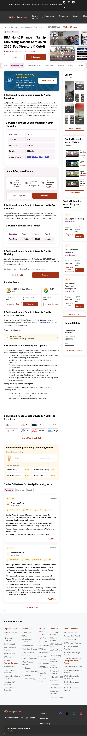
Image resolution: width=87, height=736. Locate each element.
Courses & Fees (17, 66)
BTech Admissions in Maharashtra (71, 677)
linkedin (74, 713)
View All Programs (74, 314)
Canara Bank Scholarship (54, 672)
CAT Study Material (54, 639)
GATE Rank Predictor (71, 632)
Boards (17, 4)
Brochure (79, 236)
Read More (50, 187)
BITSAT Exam (43, 667)
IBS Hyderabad (9, 644)
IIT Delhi (7, 661)
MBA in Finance (27, 632)
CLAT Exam (43, 642)
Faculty (70, 66)
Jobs (60, 4)
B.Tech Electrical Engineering (27, 663)
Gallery (80, 66)
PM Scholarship (55, 656)
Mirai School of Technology (9, 683)
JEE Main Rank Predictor (72, 636)
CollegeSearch (18, 17)
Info (5, 66)
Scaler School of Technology (10, 671)
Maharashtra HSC (56, 677)
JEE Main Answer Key (56, 651)
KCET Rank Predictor (71, 639)
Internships (53, 4)
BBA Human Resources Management (70, 286)
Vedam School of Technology (10, 689)
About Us (43, 714)
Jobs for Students (56, 697)
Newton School (9, 667)
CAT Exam (42, 634)
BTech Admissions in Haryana (71, 689)
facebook (60, 713)
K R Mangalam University (9, 639)
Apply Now (30, 304)
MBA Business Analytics (27, 641)
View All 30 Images (74, 128)
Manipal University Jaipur (10, 633)
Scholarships (26, 4)
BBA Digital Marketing (74, 219)
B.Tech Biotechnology (29, 649)
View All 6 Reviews (31, 608)
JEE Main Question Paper (56, 645)
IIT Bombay (8, 657)
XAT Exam (42, 660)
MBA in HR (25, 636)
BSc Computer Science (30, 672)
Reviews (61, 66)
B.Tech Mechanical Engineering (28, 654)
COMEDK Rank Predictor (72, 658)
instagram (80, 713)
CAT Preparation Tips (43, 673)
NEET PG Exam (44, 645)
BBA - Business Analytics (71, 251)
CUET (47, 157)
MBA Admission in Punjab (73, 667)
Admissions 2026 (34, 66)
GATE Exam (43, 638)
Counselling (44, 4)
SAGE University (10, 653)
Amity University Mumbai (10, 649)
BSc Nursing (26, 668)
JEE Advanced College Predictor (72, 654)
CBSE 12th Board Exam (35, 157)
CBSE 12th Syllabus (54, 633)
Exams (11, 4)
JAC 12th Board (55, 688)
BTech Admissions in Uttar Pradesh (73, 671)
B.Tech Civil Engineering (30, 658)
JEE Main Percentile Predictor (71, 648)
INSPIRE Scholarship (54, 661)
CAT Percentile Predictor (72, 643)
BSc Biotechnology (28, 679)
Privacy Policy (45, 723)
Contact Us (44, 719)
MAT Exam (42, 649)
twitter (67, 713)
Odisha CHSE (54, 684)
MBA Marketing (27, 645)
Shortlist (14, 57)
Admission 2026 (35, 5)
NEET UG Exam (44, 663)
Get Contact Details (74, 351)
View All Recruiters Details (32, 438)
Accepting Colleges (13, 304)
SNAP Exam (43, 656)
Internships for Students (55, 693)
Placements (49, 66)
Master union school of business (12, 677)
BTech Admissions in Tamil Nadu (71, 683)
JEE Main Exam (44, 653)
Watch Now (83, 155)
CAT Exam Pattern (42, 680)
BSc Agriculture (27, 675)
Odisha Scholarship (54, 666)
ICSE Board (54, 681)
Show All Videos (75, 192)
